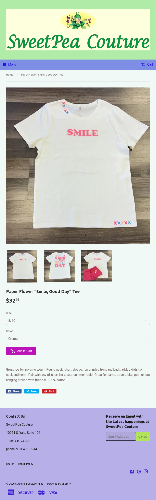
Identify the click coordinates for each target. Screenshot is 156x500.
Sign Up (142, 436)
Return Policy (25, 463)
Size (9, 313)
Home (9, 74)
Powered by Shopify (59, 483)
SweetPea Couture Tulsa (29, 483)
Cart (149, 64)
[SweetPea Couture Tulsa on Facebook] (132, 472)
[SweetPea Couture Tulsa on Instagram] (146, 472)
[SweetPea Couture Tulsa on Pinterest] (139, 472)
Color (9, 331)
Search (10, 463)
